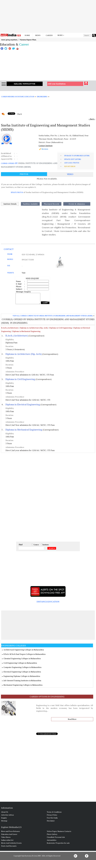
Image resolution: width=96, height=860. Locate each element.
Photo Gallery (52, 834)
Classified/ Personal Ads (56, 837)
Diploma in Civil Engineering (60, 328)
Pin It (19, 114)
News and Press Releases (10, 831)
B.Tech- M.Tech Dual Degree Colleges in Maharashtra (25, 654)
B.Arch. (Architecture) (9, 328)
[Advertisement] (48, 16)
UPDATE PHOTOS (17, 192)
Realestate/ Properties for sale (58, 843)
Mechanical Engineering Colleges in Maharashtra (23, 685)
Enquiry (4, 818)
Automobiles (51, 840)
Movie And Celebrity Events (11, 843)
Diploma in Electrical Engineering (23, 404)
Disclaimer (51, 821)
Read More (72, 719)
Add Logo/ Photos (71, 163)
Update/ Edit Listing (72, 159)
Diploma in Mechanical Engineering (26, 331)
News (37, 35)
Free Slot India (52, 818)
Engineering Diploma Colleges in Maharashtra (22, 676)
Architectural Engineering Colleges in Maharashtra (24, 650)
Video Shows (6, 837)
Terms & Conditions (54, 812)
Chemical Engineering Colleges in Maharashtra (22, 658)
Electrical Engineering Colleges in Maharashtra (22, 672)
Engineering (42, 97)
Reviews (45, 149)
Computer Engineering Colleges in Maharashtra (22, 667)
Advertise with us (7, 815)
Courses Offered (8, 163)
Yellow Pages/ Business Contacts (59, 831)
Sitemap (4, 821)
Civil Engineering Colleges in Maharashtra (20, 663)
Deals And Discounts (9, 846)
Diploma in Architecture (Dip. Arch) (34, 328)
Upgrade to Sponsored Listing (76, 156)
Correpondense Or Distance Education (17, 97)
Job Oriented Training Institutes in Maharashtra (22, 680)
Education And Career (9, 834)
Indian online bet (7, 840)
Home (27, 35)
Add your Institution (57, 84)
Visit (23, 273)
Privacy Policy (52, 815)
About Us (4, 812)
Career (49, 35)
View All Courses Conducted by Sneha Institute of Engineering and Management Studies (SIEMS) (53, 316)
